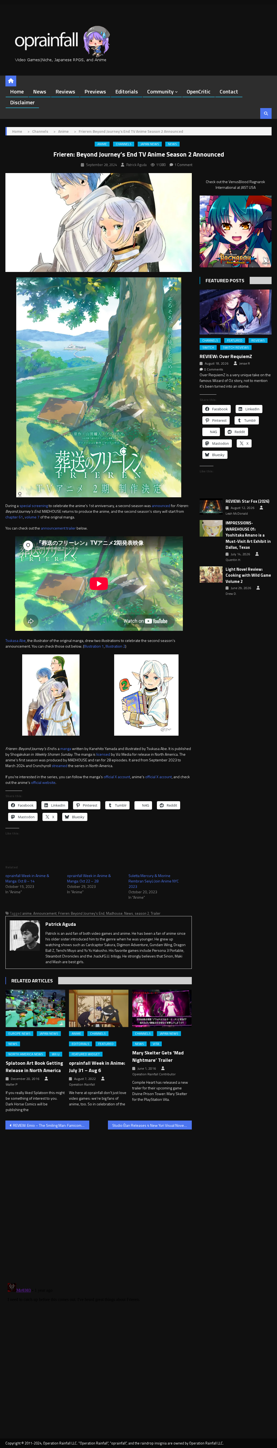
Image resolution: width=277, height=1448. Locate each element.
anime (27, 913)
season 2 (142, 913)
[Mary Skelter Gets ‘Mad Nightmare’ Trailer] (162, 1008)
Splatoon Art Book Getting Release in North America (34, 1066)
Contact (229, 91)
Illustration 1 (94, 646)
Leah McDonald (237, 513)
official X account (117, 777)
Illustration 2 (115, 646)
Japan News (149, 144)
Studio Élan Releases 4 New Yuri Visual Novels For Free (152, 1125)
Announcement (45, 913)
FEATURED (106, 1043)
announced (161, 505)
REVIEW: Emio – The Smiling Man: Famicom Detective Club (51, 1125)
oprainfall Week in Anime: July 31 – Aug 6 (97, 1066)
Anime (102, 144)
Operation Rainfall (82, 1084)
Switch (208, 347)
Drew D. (231, 593)
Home (17, 91)
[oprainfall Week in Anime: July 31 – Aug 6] (98, 1008)
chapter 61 (14, 517)
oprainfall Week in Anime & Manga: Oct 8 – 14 (27, 878)
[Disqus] (98, 1203)
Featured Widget (86, 1054)
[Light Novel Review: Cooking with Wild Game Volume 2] (211, 574)
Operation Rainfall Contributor (154, 1074)
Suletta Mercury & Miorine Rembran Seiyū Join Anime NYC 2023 (153, 881)
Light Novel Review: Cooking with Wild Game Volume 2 (248, 575)
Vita (156, 1043)
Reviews (65, 91)
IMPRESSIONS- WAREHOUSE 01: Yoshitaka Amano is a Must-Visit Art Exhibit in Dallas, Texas (248, 535)
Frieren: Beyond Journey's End (81, 913)
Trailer (155, 913)
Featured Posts (225, 280)
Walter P (11, 1084)
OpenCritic (198, 91)
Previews (95, 91)
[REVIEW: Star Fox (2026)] (211, 506)
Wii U (56, 1054)
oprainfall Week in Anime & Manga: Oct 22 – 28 (89, 878)
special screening (33, 505)
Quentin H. (233, 559)
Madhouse (114, 913)
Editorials (126, 91)
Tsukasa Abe (15, 640)
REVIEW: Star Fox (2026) (247, 501)
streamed (59, 765)
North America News (25, 1054)
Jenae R (244, 363)
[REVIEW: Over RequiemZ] (235, 312)
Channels (123, 144)
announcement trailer (58, 528)
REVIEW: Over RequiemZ (226, 356)
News (39, 91)
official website (43, 782)
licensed (103, 754)
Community (160, 91)
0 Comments (213, 369)
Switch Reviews (236, 347)
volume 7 (32, 517)
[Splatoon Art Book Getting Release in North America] (35, 1008)
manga (65, 748)
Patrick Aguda (136, 164)
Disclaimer (22, 102)
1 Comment (183, 164)
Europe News (19, 1033)
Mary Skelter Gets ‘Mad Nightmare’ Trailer (158, 1056)
